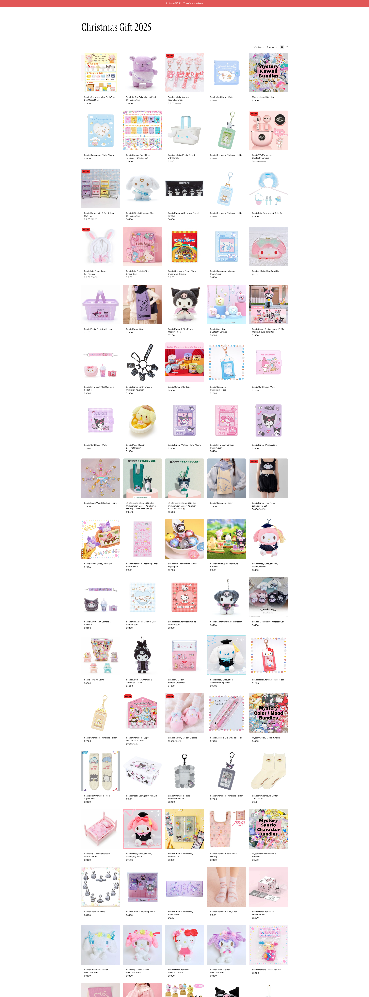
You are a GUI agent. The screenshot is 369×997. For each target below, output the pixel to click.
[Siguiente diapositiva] (116, 72)
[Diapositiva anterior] (85, 72)
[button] (272, 47)
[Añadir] (158, 88)
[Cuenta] (279, 11)
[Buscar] (273, 11)
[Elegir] (115, 88)
